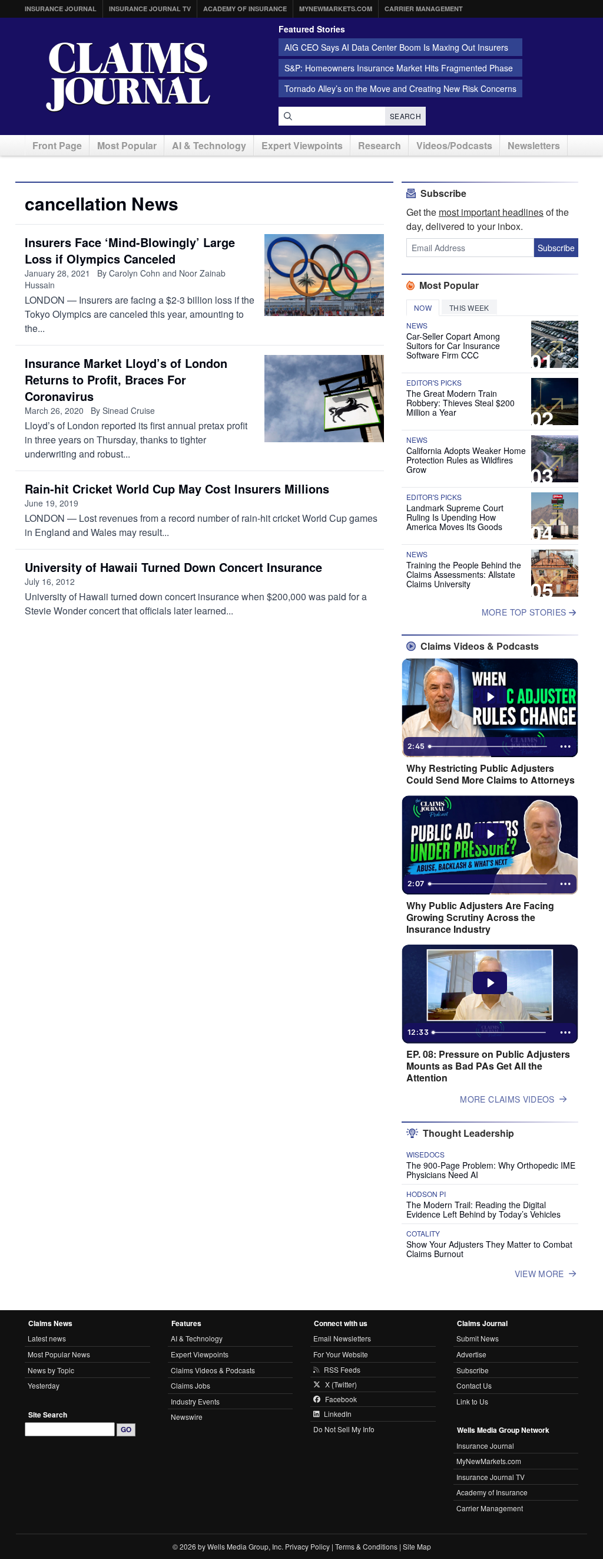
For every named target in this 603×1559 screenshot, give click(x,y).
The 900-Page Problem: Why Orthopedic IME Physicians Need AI (490, 1169)
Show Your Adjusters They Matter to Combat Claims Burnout (489, 1248)
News (417, 325)
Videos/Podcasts (454, 145)
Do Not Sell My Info (344, 1429)
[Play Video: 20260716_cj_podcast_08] (490, 983)
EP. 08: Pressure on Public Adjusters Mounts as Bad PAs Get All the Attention (488, 1066)
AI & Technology (209, 145)
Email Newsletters (342, 1338)
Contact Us (474, 1385)
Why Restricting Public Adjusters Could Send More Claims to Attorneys (490, 774)
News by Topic (51, 1370)
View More (539, 1274)
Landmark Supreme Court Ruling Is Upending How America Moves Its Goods (454, 517)
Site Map (417, 1546)
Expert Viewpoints (302, 145)
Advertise (471, 1354)
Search (405, 116)
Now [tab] (423, 307)
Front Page (57, 145)
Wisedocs (425, 1154)
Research (379, 145)
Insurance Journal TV (150, 8)
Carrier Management (424, 8)
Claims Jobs (190, 1385)
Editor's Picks (434, 382)
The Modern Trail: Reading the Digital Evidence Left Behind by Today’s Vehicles (483, 1209)
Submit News (477, 1338)
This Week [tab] (469, 307)
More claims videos (507, 1099)
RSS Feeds (342, 1370)
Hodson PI (426, 1194)
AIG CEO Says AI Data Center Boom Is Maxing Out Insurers (396, 47)
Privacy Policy (307, 1546)
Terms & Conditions (366, 1546)
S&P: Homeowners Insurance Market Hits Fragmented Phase (398, 68)
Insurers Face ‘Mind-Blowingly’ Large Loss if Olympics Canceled (130, 250)
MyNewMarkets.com (335, 8)
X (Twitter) (341, 1384)
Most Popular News (59, 1354)
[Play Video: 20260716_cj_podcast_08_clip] (490, 834)
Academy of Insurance (245, 8)
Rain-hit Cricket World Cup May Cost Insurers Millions (177, 488)
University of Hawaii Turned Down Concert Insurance (173, 566)
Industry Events (195, 1401)
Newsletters (534, 145)
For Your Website (340, 1354)
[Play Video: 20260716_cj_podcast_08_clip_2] (490, 697)
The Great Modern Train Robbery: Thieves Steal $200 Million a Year (460, 402)
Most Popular (127, 145)
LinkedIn (338, 1414)
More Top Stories (525, 612)
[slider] (488, 746)
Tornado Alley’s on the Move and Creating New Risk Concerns (400, 88)
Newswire (187, 1417)
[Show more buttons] (565, 746)
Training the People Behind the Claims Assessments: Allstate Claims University (463, 574)
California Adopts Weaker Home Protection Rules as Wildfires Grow (466, 460)
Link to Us (472, 1401)
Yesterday (43, 1385)
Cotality (423, 1233)
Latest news (47, 1338)
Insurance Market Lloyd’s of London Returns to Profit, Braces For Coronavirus (126, 379)
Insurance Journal (61, 8)
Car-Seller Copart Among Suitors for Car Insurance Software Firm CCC (453, 345)
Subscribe (556, 248)
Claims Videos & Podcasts (213, 1370)
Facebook (341, 1399)
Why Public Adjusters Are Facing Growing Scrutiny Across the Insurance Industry (480, 917)
